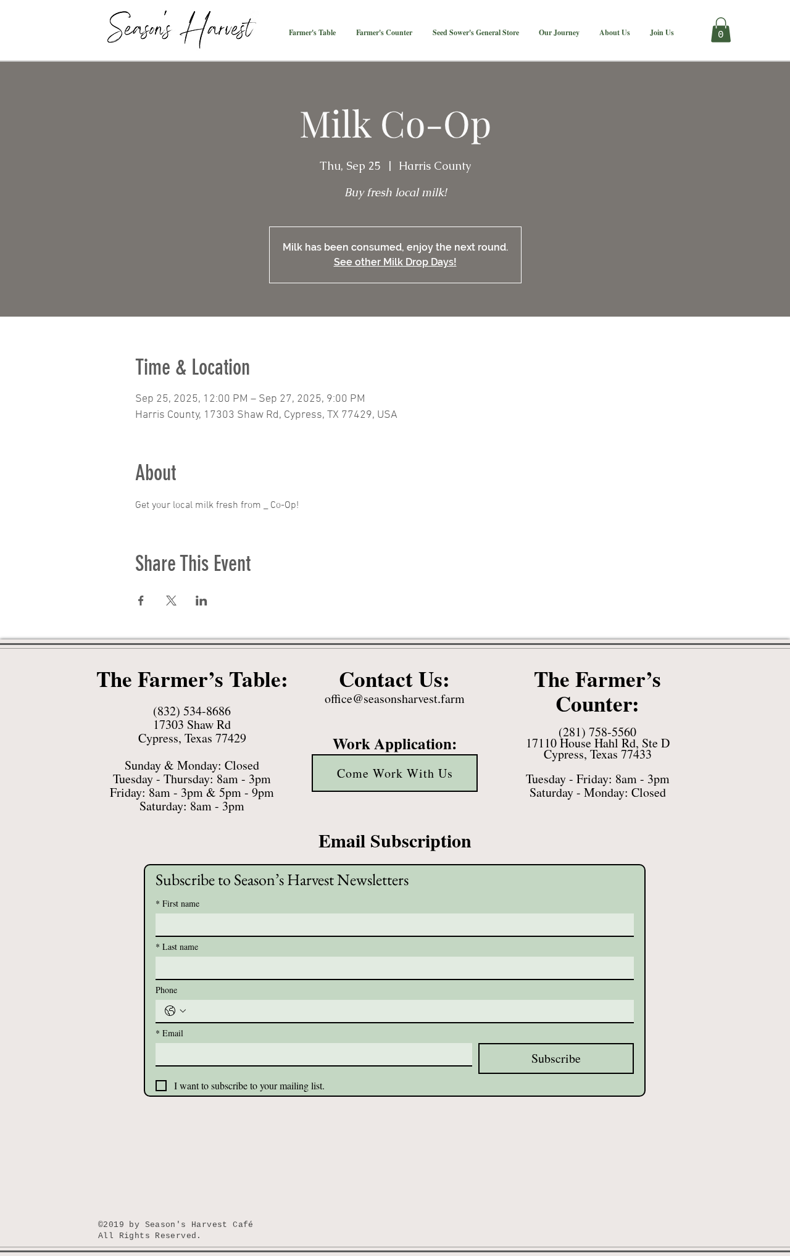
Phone (166, 989)
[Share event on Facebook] (141, 600)
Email (169, 1033)
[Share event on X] (171, 600)
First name (177, 903)
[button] (312, 32)
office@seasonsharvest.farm (395, 698)
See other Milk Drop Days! (395, 262)
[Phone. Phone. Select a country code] (175, 1011)
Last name (177, 946)
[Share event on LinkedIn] (201, 600)
